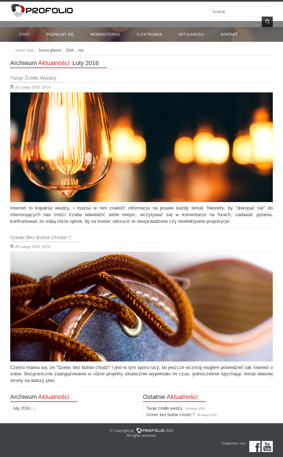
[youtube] (267, 451)
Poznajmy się (60, 34)
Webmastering (105, 34)
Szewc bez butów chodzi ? (181, 414)
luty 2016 (22, 408)
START (24, 34)
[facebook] (254, 451)
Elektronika (149, 34)
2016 (70, 50)
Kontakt (229, 34)
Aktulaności (191, 34)
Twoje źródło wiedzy (175, 408)
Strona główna (49, 50)
